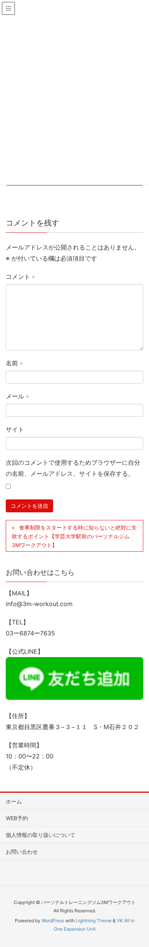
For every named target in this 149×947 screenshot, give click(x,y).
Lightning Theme (94, 920)
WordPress (53, 920)
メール (17, 396)
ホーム (14, 801)
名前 (14, 363)
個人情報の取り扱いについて (40, 835)
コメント (20, 276)
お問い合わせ (22, 851)
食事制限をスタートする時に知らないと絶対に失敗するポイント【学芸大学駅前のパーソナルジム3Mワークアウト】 (74, 536)
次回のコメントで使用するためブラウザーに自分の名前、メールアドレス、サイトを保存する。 (73, 468)
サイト (15, 429)
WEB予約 (17, 818)
